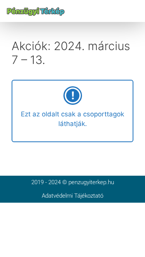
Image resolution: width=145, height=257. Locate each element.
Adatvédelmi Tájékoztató (72, 195)
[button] (134, 11)
